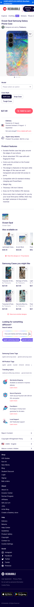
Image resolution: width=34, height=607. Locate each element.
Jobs (3, 506)
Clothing (13, 16)
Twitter (7, 559)
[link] (11, 340)
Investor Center (7, 493)
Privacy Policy (17, 579)
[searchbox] (17, 334)
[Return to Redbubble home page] (11, 9)
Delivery (4, 521)
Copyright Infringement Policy (12, 439)
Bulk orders (6, 481)
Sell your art (6, 503)
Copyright (5, 537)
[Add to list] (30, 34)
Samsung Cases (8, 353)
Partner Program (7, 496)
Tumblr (7, 562)
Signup (4, 478)
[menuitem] (4, 16)
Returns (4, 524)
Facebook (8, 556)
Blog (3, 468)
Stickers (24, 16)
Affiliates (5, 499)
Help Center (6, 527)
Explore (4, 16)
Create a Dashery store (10, 512)
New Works (6, 465)
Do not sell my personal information (12, 582)
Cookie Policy (6, 585)
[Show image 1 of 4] (14, 77)
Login (3, 475)
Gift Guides (6, 458)
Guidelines (5, 531)
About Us (5, 490)
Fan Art (4, 462)
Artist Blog (5, 509)
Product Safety (7, 534)
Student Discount (8, 471)
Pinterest (8, 566)
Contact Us (6, 541)
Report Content (7, 433)
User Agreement (7, 579)
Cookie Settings (7, 544)
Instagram (8, 552)
